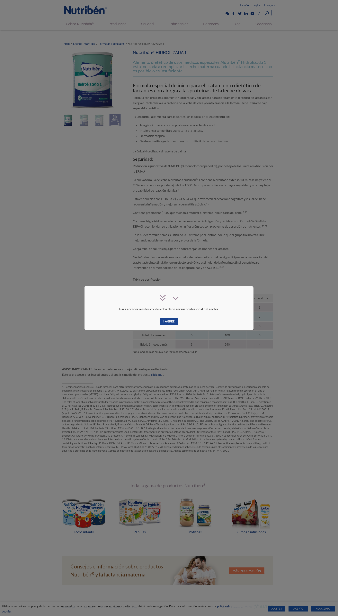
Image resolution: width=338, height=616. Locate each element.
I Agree (169, 321)
